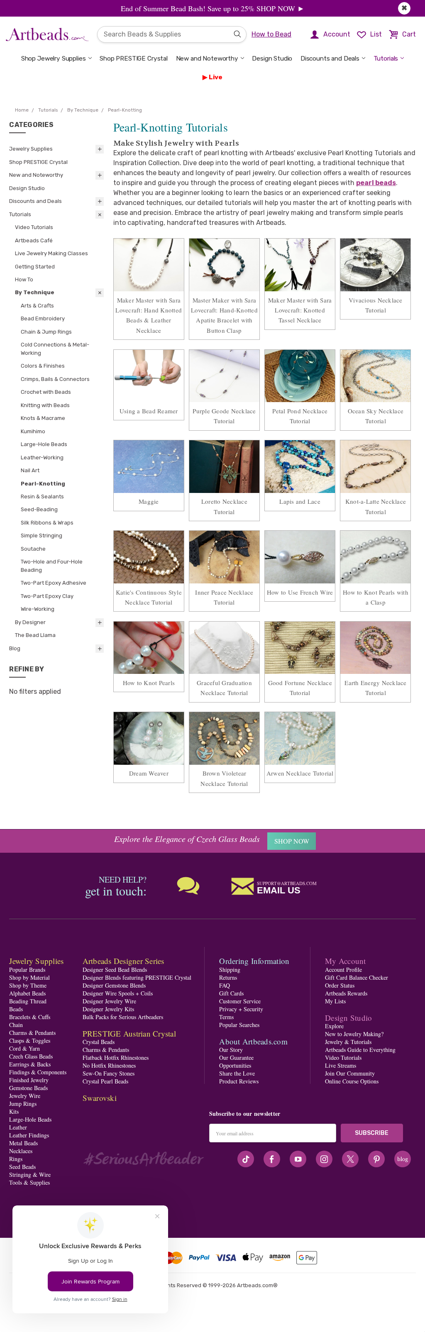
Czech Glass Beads (31, 1056)
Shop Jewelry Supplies (53, 58)
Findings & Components (37, 1072)
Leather (18, 1127)
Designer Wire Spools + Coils (118, 993)
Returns (228, 977)
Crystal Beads (99, 1042)
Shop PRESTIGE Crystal (134, 58)
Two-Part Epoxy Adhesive (53, 583)
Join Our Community (350, 1073)
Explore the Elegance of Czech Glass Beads (187, 838)
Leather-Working (42, 457)
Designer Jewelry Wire (109, 1001)
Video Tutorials (34, 227)
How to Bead (271, 34)
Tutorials (386, 58)
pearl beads (376, 183)
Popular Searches (239, 1025)
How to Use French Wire (300, 592)
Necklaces (20, 1151)
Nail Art (30, 470)
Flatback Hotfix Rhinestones (116, 1057)
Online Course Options (352, 1081)
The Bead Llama (35, 635)
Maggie (149, 501)
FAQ (224, 985)
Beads (16, 1009)
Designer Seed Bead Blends (115, 969)
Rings (15, 1159)
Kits (14, 1111)
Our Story (231, 1050)
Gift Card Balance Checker (356, 977)
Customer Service (240, 1001)
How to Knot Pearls (149, 682)
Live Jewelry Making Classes (51, 253)
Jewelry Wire (24, 1096)
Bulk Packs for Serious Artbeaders (123, 1017)
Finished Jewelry (29, 1080)
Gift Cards (231, 993)
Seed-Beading (39, 509)
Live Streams (340, 1065)
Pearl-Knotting (43, 484)
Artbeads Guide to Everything (360, 1050)
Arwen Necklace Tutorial (300, 773)
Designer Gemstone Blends (114, 985)
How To (24, 279)
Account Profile (343, 969)
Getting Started (35, 266)
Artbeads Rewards (346, 993)
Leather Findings (29, 1135)
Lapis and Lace (299, 501)
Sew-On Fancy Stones (108, 1073)
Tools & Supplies (29, 1182)
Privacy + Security (241, 1009)
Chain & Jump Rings (46, 332)
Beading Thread (27, 1001)
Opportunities (235, 1065)
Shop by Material (29, 977)
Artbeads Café (34, 240)
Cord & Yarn (24, 1048)
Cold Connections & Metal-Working (55, 349)
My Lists (335, 1001)
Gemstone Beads (28, 1088)
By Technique (34, 292)
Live (215, 77)
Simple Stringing (41, 535)
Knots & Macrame (43, 418)
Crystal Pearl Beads (105, 1081)
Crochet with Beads (46, 392)
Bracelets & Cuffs (29, 1017)
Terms (226, 1017)
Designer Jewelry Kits (108, 1009)
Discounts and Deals (329, 58)
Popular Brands (27, 969)
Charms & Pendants (32, 1033)
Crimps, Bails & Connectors (55, 379)
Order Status (339, 985)
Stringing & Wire (30, 1174)
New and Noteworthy (207, 58)
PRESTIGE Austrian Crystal (129, 1033)
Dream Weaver (149, 773)
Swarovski (100, 1098)
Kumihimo (33, 431)
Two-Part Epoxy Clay (47, 596)
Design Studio (272, 58)
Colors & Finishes (43, 366)
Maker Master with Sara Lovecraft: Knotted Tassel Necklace (300, 310)
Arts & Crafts (37, 306)
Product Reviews (239, 1081)
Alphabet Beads (27, 993)
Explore (334, 1026)
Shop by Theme (27, 985)
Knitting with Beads (45, 405)
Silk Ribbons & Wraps (47, 523)
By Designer (30, 622)
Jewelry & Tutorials (348, 1042)
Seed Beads (22, 1167)
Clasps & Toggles (29, 1040)
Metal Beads (23, 1143)
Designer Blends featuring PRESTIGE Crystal (137, 977)
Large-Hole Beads (44, 444)
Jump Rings (23, 1104)
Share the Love (237, 1073)
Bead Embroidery (43, 318)
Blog (14, 648)
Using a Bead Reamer (149, 411)
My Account (345, 961)
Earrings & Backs (30, 1064)
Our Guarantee (236, 1057)
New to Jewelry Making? (354, 1034)
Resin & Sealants (42, 496)
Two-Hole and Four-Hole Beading (52, 566)
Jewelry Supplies (31, 149)
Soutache (33, 549)
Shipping (229, 969)
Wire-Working (37, 609)
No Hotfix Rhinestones (109, 1065)
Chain (16, 1025)
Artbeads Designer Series (123, 961)
